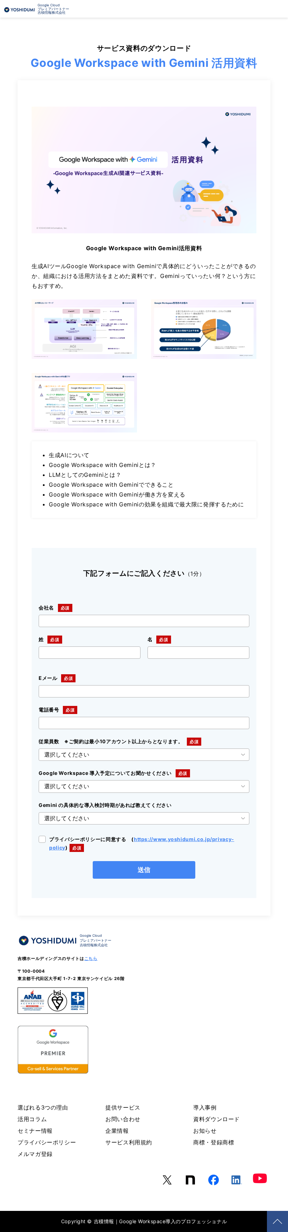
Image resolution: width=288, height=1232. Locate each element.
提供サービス (122, 1107)
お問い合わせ (122, 1119)
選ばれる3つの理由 (43, 1107)
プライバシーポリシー (47, 1142)
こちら (91, 958)
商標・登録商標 (213, 1142)
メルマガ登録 (35, 1153)
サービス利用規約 (128, 1142)
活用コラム (32, 1119)
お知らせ (205, 1130)
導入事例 (205, 1107)
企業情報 (117, 1130)
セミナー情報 (35, 1130)
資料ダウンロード (216, 1119)
